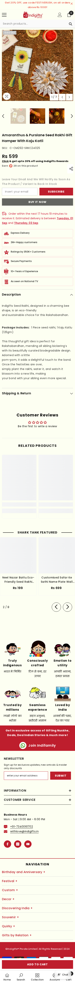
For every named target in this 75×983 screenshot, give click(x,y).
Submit (60, 776)
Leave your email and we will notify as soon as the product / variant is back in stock (36, 181)
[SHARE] (70, 168)
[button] (62, 97)
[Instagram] (17, 844)
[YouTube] (28, 844)
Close (71, 3)
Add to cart (37, 964)
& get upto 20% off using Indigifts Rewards (35, 161)
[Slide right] (67, 607)
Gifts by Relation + (17, 935)
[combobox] (34, 24)
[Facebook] (7, 844)
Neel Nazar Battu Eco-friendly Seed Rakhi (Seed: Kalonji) (18, 580)
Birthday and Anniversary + (23, 872)
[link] (19, 504)
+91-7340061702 (21, 826)
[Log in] (60, 15)
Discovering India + (17, 908)
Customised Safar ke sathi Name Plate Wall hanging (57, 580)
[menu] (4, 14)
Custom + (10, 890)
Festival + (10, 881)
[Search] (37, 24)
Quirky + (8, 926)
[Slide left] (56, 607)
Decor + (8, 899)
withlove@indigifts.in (24, 831)
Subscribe (56, 192)
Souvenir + (10, 917)
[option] (37, 65)
